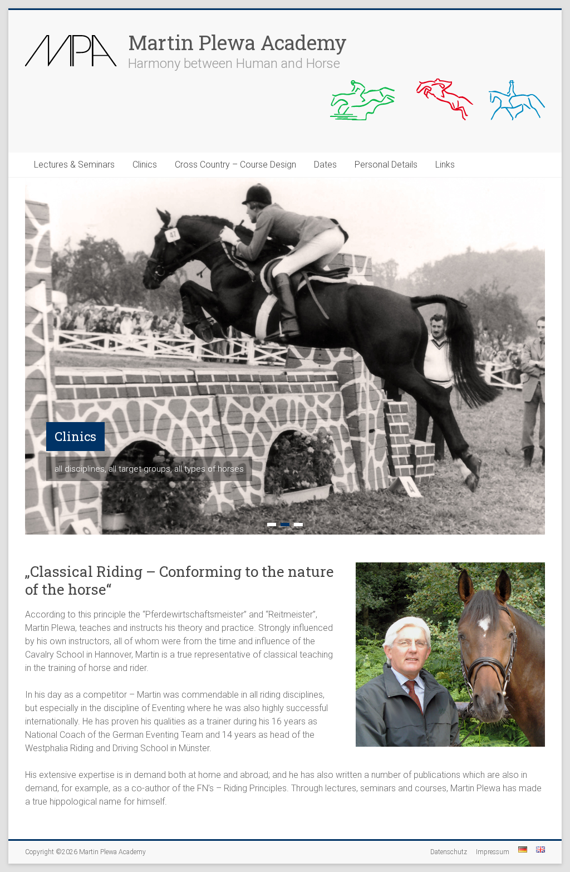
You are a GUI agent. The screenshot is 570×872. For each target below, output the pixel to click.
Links (445, 164)
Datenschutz (448, 852)
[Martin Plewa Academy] (71, 32)
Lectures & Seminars (74, 164)
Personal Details (386, 164)
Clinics (144, 164)
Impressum (492, 852)
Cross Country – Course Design (235, 164)
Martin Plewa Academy (237, 42)
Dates (325, 164)
